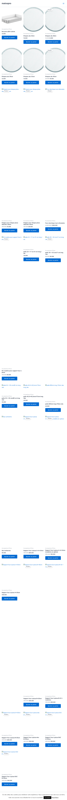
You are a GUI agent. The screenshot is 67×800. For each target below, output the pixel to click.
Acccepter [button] (47, 797)
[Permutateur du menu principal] (63, 3)
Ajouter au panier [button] (9, 37)
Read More (55, 797)
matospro (6, 3)
